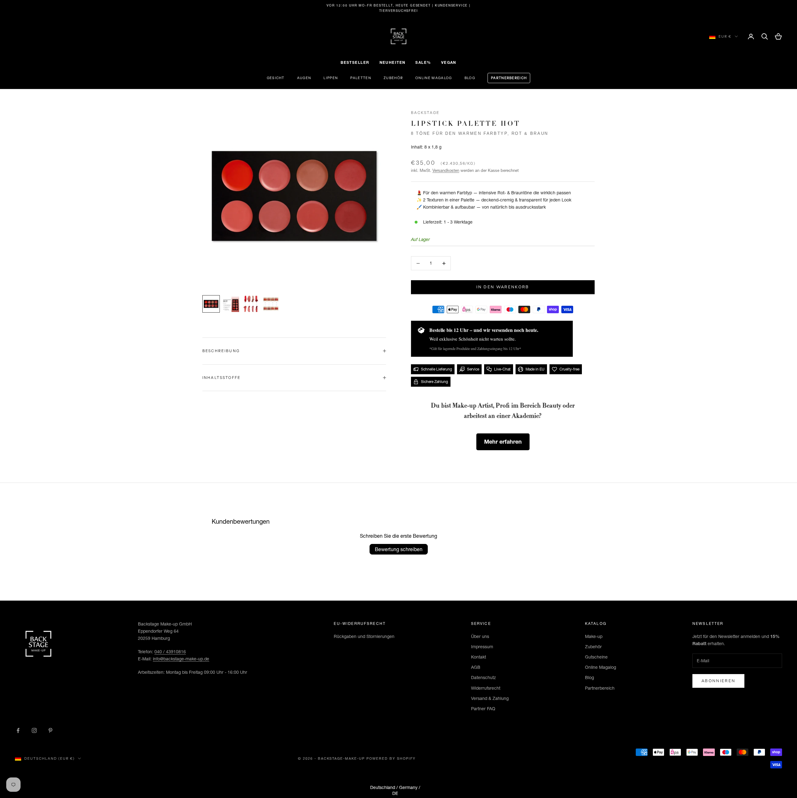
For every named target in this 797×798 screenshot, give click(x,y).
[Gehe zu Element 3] (251, 304)
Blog (470, 78)
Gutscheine (596, 657)
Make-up (593, 636)
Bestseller (355, 62)
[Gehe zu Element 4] (271, 304)
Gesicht (276, 78)
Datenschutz (483, 677)
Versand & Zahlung (490, 698)
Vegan (448, 62)
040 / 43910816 (170, 651)
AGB (475, 667)
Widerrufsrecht (485, 688)
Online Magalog (433, 78)
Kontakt (478, 657)
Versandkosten (445, 170)
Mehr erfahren (503, 441)
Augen (304, 78)
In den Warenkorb (502, 287)
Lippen (330, 78)
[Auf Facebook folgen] (18, 730)
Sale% (423, 62)
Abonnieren (718, 681)
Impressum (482, 646)
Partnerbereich (509, 78)
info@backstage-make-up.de (181, 659)
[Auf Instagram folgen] (34, 730)
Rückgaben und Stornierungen (364, 636)
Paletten (360, 78)
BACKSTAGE (425, 112)
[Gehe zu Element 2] (231, 304)
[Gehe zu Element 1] (211, 304)
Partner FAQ (483, 708)
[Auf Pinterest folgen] (50, 730)
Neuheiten (393, 62)
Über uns (480, 636)
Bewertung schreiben (398, 549)
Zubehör (393, 78)
